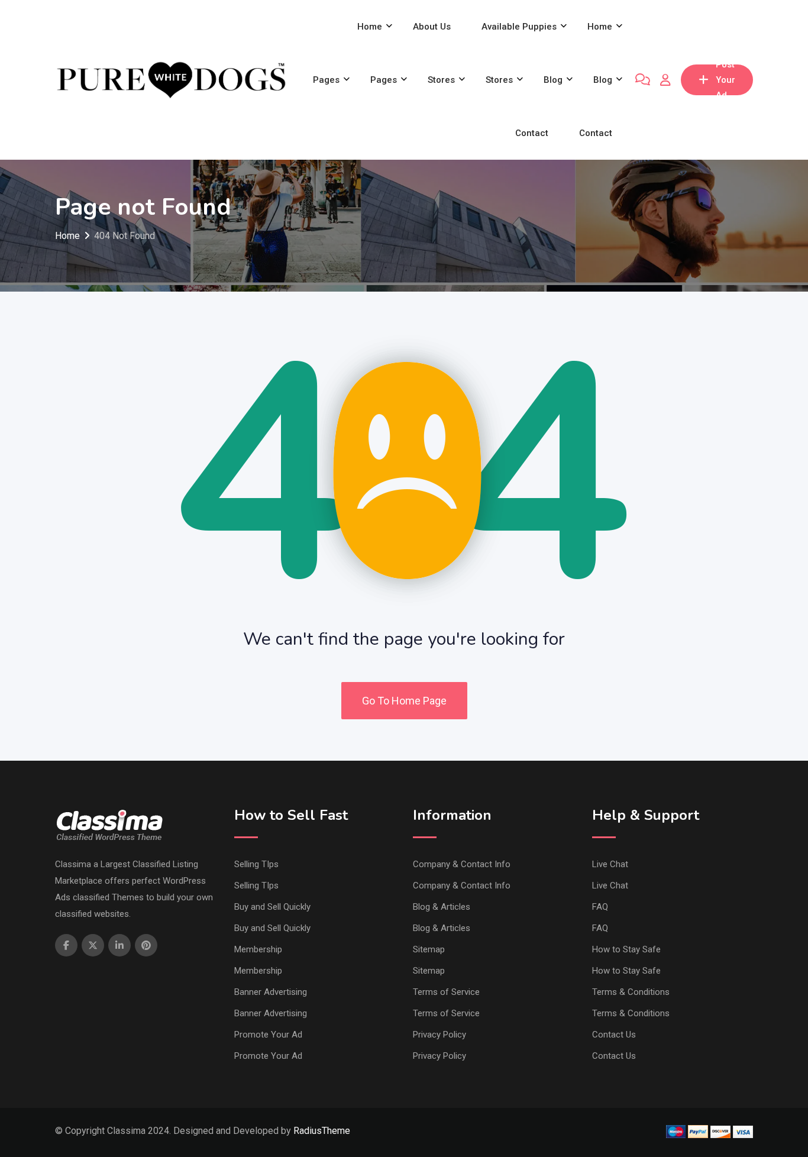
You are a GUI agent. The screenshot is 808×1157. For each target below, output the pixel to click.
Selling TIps (256, 864)
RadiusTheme (321, 1130)
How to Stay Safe (626, 949)
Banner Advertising (270, 992)
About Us (432, 26)
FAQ (600, 906)
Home (369, 26)
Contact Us (614, 1034)
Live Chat (610, 864)
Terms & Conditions (631, 992)
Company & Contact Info (461, 864)
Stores (441, 80)
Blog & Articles (441, 906)
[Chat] (642, 80)
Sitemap (429, 949)
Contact (531, 133)
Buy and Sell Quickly (272, 906)
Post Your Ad (725, 79)
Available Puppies (519, 26)
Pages (326, 80)
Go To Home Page (404, 700)
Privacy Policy (439, 1034)
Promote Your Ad (268, 1034)
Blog (553, 80)
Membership (258, 949)
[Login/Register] (665, 80)
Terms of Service (446, 992)
